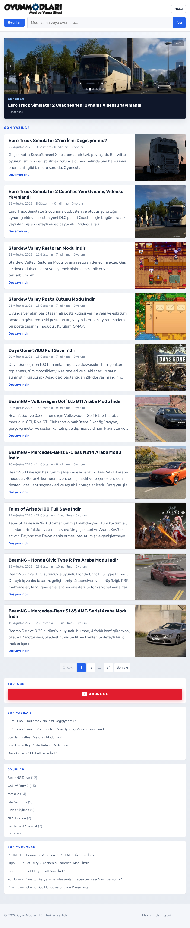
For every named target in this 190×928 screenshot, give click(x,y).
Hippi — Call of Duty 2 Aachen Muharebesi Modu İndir (48, 863)
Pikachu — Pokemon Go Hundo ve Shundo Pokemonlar (49, 887)
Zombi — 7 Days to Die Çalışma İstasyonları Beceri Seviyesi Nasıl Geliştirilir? (65, 879)
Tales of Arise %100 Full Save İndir (45, 509)
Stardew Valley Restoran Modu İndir (35, 737)
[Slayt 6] (103, 89)
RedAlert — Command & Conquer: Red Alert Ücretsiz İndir (51, 855)
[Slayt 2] (90, 89)
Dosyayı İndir (19, 282)
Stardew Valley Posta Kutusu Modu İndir (38, 745)
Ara (179, 22)
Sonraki (122, 667)
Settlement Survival (25, 826)
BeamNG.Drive (22, 777)
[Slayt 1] (87, 89)
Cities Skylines (21, 810)
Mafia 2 (17, 794)
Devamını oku (19, 175)
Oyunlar (14, 22)
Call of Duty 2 (22, 785)
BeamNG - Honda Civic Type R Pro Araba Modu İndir (63, 560)
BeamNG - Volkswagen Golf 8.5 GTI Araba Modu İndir (65, 401)
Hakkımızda (150, 915)
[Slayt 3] (93, 89)
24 (108, 667)
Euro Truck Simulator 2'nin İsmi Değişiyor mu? (42, 721)
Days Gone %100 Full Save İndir (32, 753)
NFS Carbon (19, 818)
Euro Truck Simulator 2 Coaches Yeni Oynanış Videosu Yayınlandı (56, 729)
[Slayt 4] (97, 89)
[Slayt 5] (100, 89)
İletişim (168, 915)
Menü (178, 9)
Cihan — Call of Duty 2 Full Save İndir (36, 871)
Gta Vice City (20, 802)
